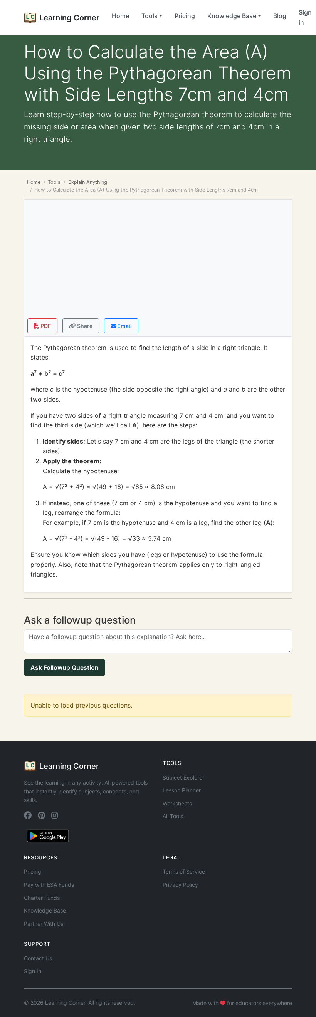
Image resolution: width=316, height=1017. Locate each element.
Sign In (32, 971)
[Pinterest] (41, 815)
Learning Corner (69, 17)
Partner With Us (43, 923)
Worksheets (177, 803)
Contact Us (38, 958)
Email (124, 326)
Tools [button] (149, 16)
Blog (279, 16)
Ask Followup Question (64, 667)
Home (120, 16)
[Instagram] (54, 815)
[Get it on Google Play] (48, 835)
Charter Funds (42, 897)
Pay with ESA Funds (49, 884)
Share (84, 326)
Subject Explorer (183, 777)
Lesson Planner (182, 790)
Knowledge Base (45, 910)
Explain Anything (87, 182)
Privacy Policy (180, 884)
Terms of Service (184, 871)
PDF (45, 326)
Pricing (185, 16)
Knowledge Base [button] (231, 16)
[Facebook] (28, 815)
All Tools (173, 816)
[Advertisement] (158, 260)
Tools (54, 182)
